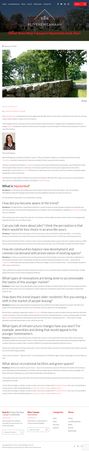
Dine (54, 418)
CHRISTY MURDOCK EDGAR (15, 111)
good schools (75, 210)
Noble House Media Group (33, 447)
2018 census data (44, 180)
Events (29, 4)
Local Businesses (14, 4)
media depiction (10, 116)
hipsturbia (6, 160)
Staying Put (37, 312)
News (23, 4)
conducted (29, 165)
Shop (55, 421)
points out (24, 170)
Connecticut (6, 262)
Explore (56, 428)
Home (4, 4)
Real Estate (38, 4)
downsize (8, 318)
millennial (10, 126)
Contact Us (47, 4)
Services (56, 424)
